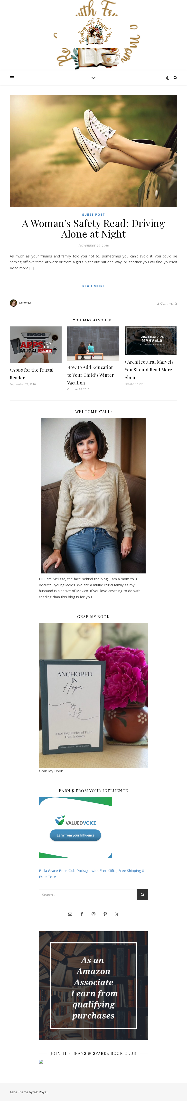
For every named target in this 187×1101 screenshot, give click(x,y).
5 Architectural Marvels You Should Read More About (149, 369)
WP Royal (40, 1092)
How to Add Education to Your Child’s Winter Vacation (90, 375)
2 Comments (167, 303)
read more (93, 286)
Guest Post (93, 215)
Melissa (25, 303)
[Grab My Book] (93, 695)
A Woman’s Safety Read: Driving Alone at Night (93, 228)
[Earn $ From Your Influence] (93, 827)
